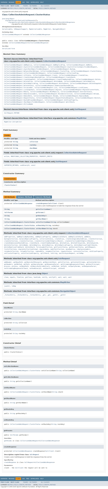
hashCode (37, 277)
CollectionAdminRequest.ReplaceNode (74, 96)
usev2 (33, 165)
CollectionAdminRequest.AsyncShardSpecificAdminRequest (26, 69)
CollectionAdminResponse (64, 22)
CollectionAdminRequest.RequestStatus (19, 98)
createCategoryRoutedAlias (76, 239)
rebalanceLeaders (83, 249)
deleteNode (23, 245)
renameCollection (52, 251)
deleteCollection (11, 245)
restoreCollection (80, 251)
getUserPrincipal (92, 264)
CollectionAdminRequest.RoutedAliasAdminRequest (23, 100)
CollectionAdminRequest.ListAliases (73, 87)
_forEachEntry (9, 295)
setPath (64, 266)
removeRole (39, 251)
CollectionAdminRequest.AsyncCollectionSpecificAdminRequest (72, 67)
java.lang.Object (8, 18)
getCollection (63, 262)
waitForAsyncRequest (67, 253)
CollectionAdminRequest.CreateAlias (73, 75)
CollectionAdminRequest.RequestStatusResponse (54, 98)
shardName (33, 148)
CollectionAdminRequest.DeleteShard (54, 83)
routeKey (33, 145)
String (15, 142)
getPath (26, 264)
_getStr (55, 295)
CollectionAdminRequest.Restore (87, 98)
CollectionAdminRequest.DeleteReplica (79, 81)
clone (6, 277)
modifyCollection (57, 249)
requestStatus (66, 251)
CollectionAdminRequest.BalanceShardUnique (21, 71)
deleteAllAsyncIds (78, 243)
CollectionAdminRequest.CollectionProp (62, 73)
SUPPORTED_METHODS (11, 165)
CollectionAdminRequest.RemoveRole (18, 96)
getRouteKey (40, 216)
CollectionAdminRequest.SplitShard (60, 102)
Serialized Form (8, 48)
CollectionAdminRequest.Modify (16, 92)
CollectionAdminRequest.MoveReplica (44, 92)
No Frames (33, 6)
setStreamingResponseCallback (16, 268)
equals (12, 277)
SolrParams (8, 212)
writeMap (80, 253)
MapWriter (47, 29)
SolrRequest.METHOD (11, 113)
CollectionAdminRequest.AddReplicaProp (49, 65)
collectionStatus (46, 239)
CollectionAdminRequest (11, 34)
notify (44, 277)
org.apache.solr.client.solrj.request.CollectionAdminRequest (30, 22)
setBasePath (24, 266)
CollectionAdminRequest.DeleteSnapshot (85, 83)
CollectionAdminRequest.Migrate (48, 90)
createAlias (59, 239)
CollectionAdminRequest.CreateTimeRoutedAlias (55, 79)
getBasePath (18, 262)
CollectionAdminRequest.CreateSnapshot (19, 79)
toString (54, 253)
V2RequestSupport (20, 29)
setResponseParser (89, 266)
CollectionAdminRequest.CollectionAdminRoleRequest (24, 73)
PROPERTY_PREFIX (46, 156)
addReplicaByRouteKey (25, 237)
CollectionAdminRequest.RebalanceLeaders (20, 94)
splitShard (44, 253)
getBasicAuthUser (49, 262)
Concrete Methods (43, 197)
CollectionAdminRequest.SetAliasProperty (61, 100)
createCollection (95, 239)
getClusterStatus (60, 247)
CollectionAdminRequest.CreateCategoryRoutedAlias (24, 77)
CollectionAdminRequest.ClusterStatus (86, 71)
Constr (21, 8)
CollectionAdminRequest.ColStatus (17, 75)
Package (11, 2)
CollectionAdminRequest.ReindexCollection (55, 94)
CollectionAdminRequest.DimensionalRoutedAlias (54, 85)
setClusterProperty (11, 253)
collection (34, 142)
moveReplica (70, 249)
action (6, 156)
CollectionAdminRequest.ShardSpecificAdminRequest (24, 102)
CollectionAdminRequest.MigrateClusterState (81, 90)
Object (45, 273)
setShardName (41, 228)
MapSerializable (35, 29)
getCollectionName (43, 209)
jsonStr (7, 286)
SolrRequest (80, 109)
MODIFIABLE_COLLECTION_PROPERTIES (24, 156)
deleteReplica (34, 245)
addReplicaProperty (43, 237)
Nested (10, 8)
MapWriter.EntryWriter (13, 122)
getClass (28, 277)
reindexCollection (11, 251)
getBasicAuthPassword (32, 262)
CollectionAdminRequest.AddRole (79, 65)
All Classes (45, 6)
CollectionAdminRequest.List (45, 87)
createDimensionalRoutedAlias (16, 243)
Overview (4, 2)
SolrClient (53, 203)
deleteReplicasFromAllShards (85, 245)
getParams (39, 212)
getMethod (18, 264)
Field (16, 8)
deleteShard (29, 247)
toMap (14, 286)
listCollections (10, 249)
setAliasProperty (96, 251)
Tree (27, 2)
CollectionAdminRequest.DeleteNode (48, 81)
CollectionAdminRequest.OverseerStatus (76, 92)
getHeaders (8, 264)
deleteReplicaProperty (63, 245)
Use (23, 2)
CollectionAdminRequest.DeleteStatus (19, 85)
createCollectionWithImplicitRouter (48, 241)
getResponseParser (52, 264)
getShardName (41, 219)
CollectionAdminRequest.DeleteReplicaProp (21, 83)
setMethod (55, 266)
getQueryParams (37, 264)
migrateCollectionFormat (28, 249)
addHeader (8, 262)
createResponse (42, 203)
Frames (25, 6)
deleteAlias (64, 243)
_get (43, 295)
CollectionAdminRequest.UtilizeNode (18, 104)
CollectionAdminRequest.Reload (86, 94)
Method (28, 8)
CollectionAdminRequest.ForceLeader (18, 87)
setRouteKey (40, 225)
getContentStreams (78, 262)
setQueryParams (74, 266)
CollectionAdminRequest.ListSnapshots (19, 90)
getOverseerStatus (76, 247)
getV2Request (90, 247)
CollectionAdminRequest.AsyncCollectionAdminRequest (25, 67)
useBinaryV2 (24, 165)
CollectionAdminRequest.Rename (46, 96)
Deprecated (35, 2)
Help (41, 2)
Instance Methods (25, 197)
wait (59, 277)
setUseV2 (61, 268)
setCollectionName (43, 222)
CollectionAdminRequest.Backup (63, 69)
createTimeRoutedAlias (49, 243)
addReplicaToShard (59, 237)
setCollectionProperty (30, 253)
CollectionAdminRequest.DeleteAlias (18, 81)
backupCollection (11, 239)
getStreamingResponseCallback (72, 264)
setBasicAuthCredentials (40, 266)
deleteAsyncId (92, 243)
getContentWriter (93, 262)
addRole (87, 237)
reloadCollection (27, 251)
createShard (34, 243)
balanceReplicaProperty (28, 239)
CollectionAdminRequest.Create (45, 75)
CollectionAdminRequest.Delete (88, 79)
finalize (20, 277)
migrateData (44, 249)
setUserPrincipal (49, 268)
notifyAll (52, 277)
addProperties (9, 237)
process (7, 266)
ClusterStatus (9, 185)
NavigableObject (59, 29)
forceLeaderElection (44, 247)
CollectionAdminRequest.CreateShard (60, 77)
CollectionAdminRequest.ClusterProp (54, 71)
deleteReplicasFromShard (14, 247)
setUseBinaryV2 (35, 268)
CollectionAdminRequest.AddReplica (18, 65)
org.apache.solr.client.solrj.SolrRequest (19, 20)
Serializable (7, 29)
